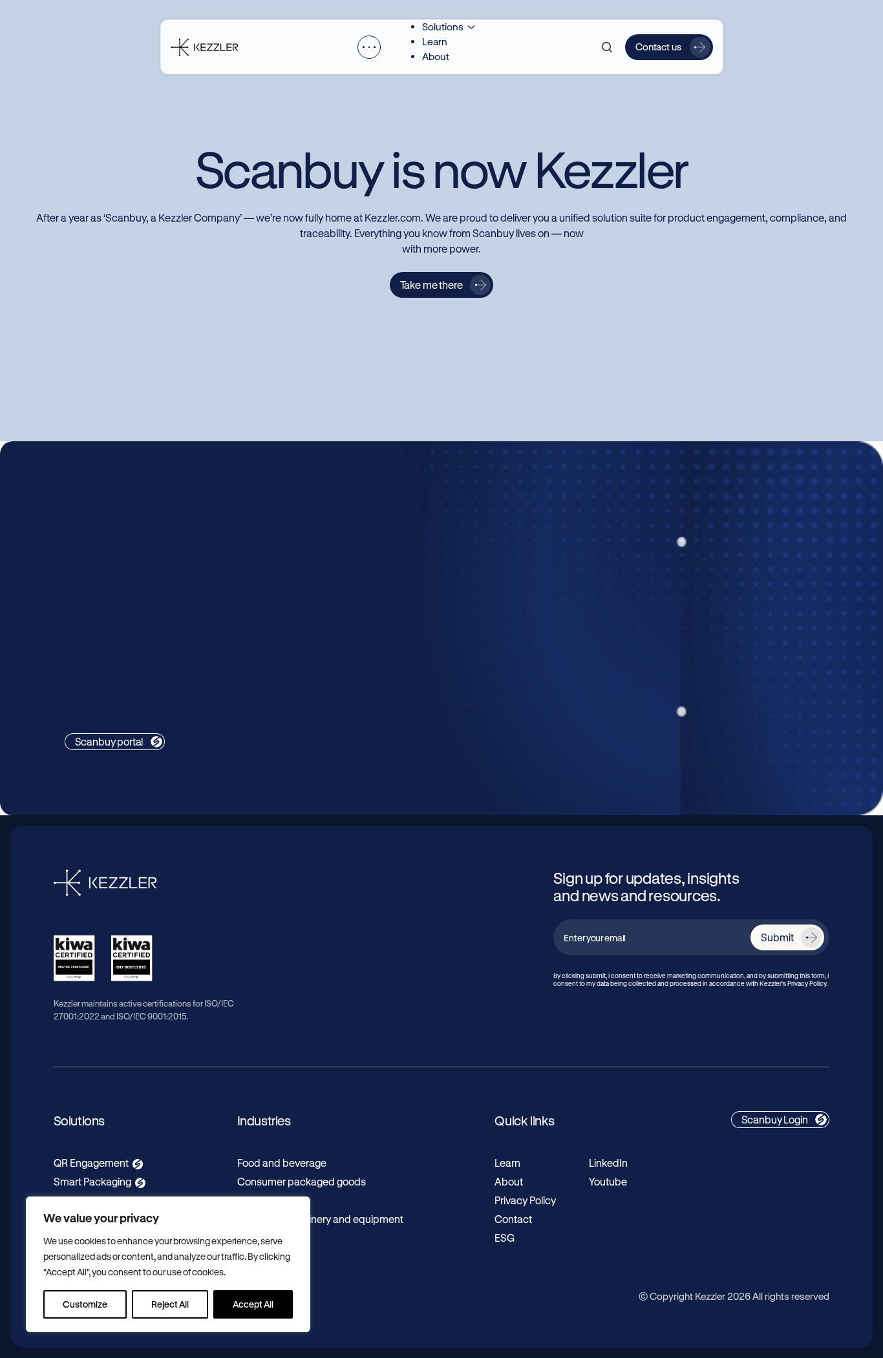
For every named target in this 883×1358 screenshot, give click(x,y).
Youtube (608, 1181)
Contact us (658, 46)
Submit (777, 937)
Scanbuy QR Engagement (140, 527)
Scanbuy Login (774, 1119)
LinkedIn (608, 1162)
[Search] (607, 47)
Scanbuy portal (109, 741)
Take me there (431, 284)
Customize (85, 1304)
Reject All (170, 1304)
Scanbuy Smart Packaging (569, 527)
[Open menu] (369, 47)
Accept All (253, 1304)
